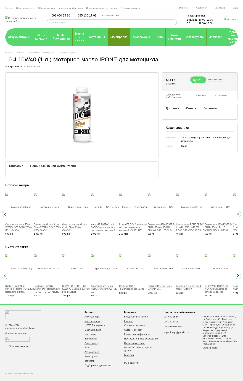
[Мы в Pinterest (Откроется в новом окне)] (170, 8)
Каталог (9, 8)
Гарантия (129, 355)
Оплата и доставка (25, 8)
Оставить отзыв (32, 66)
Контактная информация (70, 8)
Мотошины (97, 37)
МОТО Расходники (61, 37)
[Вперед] (238, 214)
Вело (159, 37)
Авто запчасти (174, 37)
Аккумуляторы (18, 37)
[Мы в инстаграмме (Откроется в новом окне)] (165, 8)
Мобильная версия (18, 346)
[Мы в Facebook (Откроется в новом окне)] (157, 8)
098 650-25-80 (61, 15)
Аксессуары (141, 37)
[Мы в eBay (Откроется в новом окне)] (174, 8)
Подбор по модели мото (233, 37)
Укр (186, 8)
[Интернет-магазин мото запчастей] (23, 314)
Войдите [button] (169, 94)
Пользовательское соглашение (102, 8)
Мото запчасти (41, 37)
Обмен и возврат (46, 8)
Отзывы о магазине (131, 8)
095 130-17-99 (87, 15)
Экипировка (118, 37)
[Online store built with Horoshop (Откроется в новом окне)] (19, 376)
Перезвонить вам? (109, 15)
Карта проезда (210, 348)
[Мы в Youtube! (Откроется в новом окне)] (161, 8)
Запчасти (215, 37)
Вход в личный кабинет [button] (136, 316)
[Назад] (5, 214)
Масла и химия (79, 37)
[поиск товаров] (174, 22)
